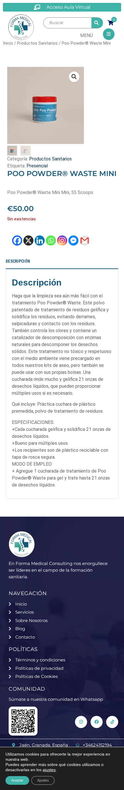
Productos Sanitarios (37, 43)
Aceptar (17, 780)
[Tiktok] (112, 722)
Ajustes (43, 780)
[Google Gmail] (85, 240)
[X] (28, 240)
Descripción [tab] (18, 261)
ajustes (49, 769)
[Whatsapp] (51, 240)
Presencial (37, 166)
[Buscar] (67, 23)
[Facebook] (17, 240)
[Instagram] (62, 240)
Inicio (8, 43)
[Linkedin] (40, 240)
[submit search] (97, 23)
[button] (74, 77)
